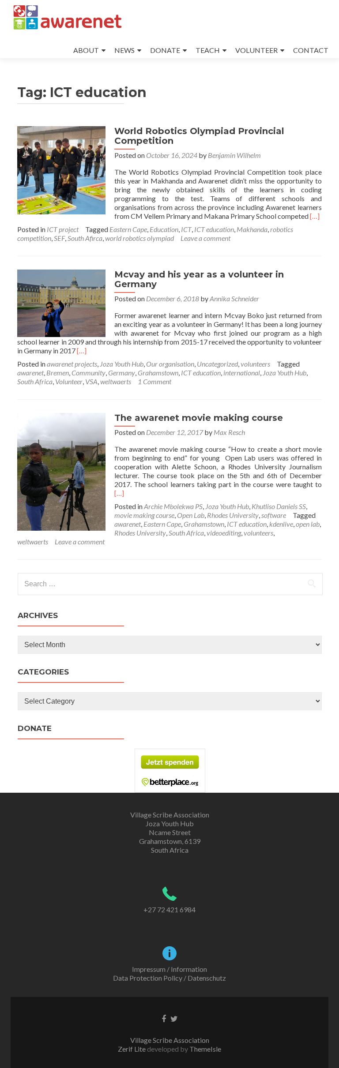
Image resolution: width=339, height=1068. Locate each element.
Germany (121, 372)
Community (88, 372)
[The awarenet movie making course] (61, 470)
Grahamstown (158, 372)
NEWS (124, 50)
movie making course (144, 515)
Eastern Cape (128, 229)
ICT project (63, 229)
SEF (59, 238)
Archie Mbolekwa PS (173, 506)
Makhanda (252, 229)
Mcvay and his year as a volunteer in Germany (199, 279)
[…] (315, 216)
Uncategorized (217, 364)
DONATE (165, 50)
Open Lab (190, 515)
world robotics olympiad (139, 238)
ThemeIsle (205, 1049)
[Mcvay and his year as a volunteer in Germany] (61, 302)
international (241, 372)
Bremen (57, 372)
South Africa (35, 381)
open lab (308, 524)
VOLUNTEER (256, 50)
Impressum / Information (169, 969)
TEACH (208, 50)
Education (164, 229)
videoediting (224, 532)
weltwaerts (115, 381)
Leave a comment (205, 238)
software (273, 515)
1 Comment (154, 381)
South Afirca (85, 238)
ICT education (214, 229)
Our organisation (170, 364)
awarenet (30, 372)
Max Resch (229, 432)
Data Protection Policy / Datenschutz (169, 978)
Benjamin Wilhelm (234, 155)
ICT (186, 229)
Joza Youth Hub (121, 364)
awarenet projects (72, 364)
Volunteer (69, 381)
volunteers (255, 364)
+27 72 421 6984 (169, 909)
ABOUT (86, 50)
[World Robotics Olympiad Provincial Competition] (61, 169)
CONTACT (310, 50)
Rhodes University (233, 515)
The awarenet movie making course (198, 417)
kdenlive (281, 524)
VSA (91, 381)
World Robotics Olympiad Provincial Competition (199, 136)
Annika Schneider (234, 298)
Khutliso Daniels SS (279, 506)
